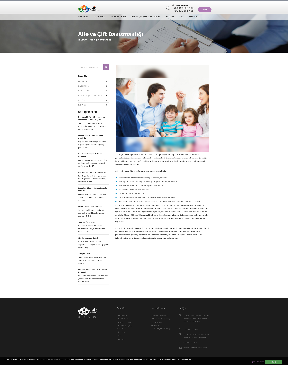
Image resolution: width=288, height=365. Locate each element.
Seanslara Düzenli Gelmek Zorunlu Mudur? (92, 189)
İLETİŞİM (170, 17)
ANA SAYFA (83, 17)
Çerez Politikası (258, 362)
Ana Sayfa (82, 40)
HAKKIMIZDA (100, 17)
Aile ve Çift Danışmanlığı (161, 319)
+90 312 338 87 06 (183, 8)
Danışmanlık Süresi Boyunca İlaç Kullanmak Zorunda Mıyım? (91, 118)
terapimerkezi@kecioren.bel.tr (195, 348)
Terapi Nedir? (84, 254)
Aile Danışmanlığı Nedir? (88, 238)
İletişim (204, 10)
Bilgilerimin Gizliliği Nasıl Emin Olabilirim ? (90, 136)
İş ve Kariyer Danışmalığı (161, 329)
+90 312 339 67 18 (183, 10)
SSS (181, 17)
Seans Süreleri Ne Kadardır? (90, 206)
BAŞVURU (193, 17)
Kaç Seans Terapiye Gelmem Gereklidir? (90, 155)
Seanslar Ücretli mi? (86, 222)
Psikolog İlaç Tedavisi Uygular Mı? (92, 172)
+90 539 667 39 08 (190, 342)
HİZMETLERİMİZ (118, 17)
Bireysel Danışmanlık (160, 315)
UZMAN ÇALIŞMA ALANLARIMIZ (146, 17)
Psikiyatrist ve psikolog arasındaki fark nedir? (92, 270)
